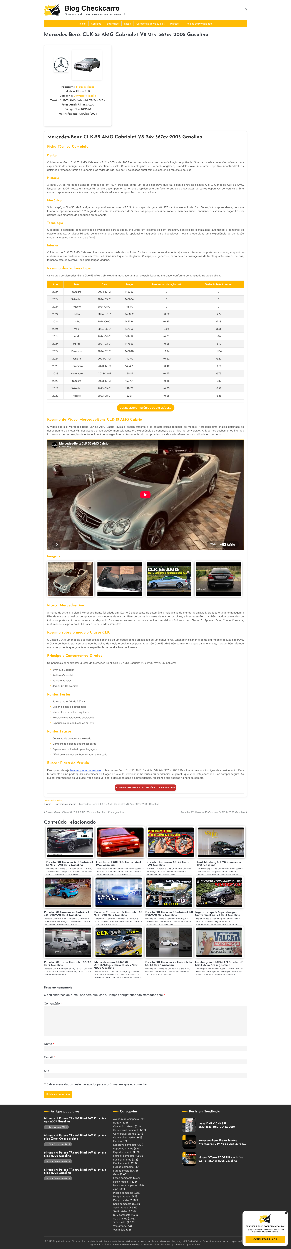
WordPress (194, 1244)
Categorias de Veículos (149, 23)
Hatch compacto (122, 1177)
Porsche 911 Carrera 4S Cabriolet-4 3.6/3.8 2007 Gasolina (168, 964)
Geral (116, 1174)
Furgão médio (121, 1170)
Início (82, 23)
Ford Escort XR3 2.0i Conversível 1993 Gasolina (118, 864)
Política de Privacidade (199, 23)
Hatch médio (120, 1181)
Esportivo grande (123, 1148)
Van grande (120, 1225)
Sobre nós (113, 23)
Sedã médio (120, 1211)
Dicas (127, 23)
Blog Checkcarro (92, 8)
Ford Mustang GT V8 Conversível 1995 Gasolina (219, 864)
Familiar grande (122, 1159)
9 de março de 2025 (58, 1127)
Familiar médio (121, 1163)
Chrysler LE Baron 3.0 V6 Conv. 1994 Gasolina (168, 864)
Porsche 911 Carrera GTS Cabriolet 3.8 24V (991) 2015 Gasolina (69, 864)
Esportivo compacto (125, 1144)
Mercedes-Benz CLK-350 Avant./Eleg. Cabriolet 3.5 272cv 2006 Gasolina (115, 965)
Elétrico (117, 1141)
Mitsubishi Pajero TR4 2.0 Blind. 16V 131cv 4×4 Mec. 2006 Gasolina (75, 1154)
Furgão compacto (123, 1166)
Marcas (174, 23)
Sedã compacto (122, 1203)
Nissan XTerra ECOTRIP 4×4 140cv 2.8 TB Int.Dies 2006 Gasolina (221, 1142)
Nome (49, 1044)
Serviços (96, 23)
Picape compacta (123, 1192)
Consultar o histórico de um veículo (145, 407)
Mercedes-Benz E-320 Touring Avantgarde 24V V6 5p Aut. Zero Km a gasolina (223, 1125)
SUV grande (120, 1218)
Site (46, 1071)
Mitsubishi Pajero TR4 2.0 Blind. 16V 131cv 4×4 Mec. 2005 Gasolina (75, 1172)
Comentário (53, 1003)
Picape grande (121, 1196)
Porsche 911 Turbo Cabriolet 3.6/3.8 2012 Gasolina (67, 964)
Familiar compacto (124, 1155)
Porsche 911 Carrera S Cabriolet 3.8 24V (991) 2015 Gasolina (118, 914)
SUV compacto (121, 1214)
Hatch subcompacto (125, 1185)
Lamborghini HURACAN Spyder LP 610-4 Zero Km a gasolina (219, 964)
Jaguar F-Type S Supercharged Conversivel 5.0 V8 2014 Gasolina (217, 914)
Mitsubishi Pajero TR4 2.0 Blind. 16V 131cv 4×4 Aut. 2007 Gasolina (75, 1120)
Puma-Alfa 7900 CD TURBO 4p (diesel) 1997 (219, 1159)
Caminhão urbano (123, 1126)
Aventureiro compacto (126, 1118)
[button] (286, 1213)
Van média (119, 1229)
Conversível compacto (126, 1130)
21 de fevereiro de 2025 (59, 1144)
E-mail (49, 1057)
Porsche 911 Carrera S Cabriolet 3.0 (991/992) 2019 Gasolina (169, 914)
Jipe (115, 1188)
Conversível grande (124, 1133)
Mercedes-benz (85, 87)
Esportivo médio (122, 1152)
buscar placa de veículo (85, 770)
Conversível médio (85, 96)
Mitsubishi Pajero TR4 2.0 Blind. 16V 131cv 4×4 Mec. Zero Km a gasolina (75, 1137)
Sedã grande (120, 1207)
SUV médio (119, 1222)
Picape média (121, 1200)
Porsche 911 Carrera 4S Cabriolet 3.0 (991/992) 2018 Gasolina (66, 914)
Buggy (117, 1122)
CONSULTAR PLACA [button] (265, 1239)
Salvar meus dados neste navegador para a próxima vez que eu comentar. (97, 1084)
